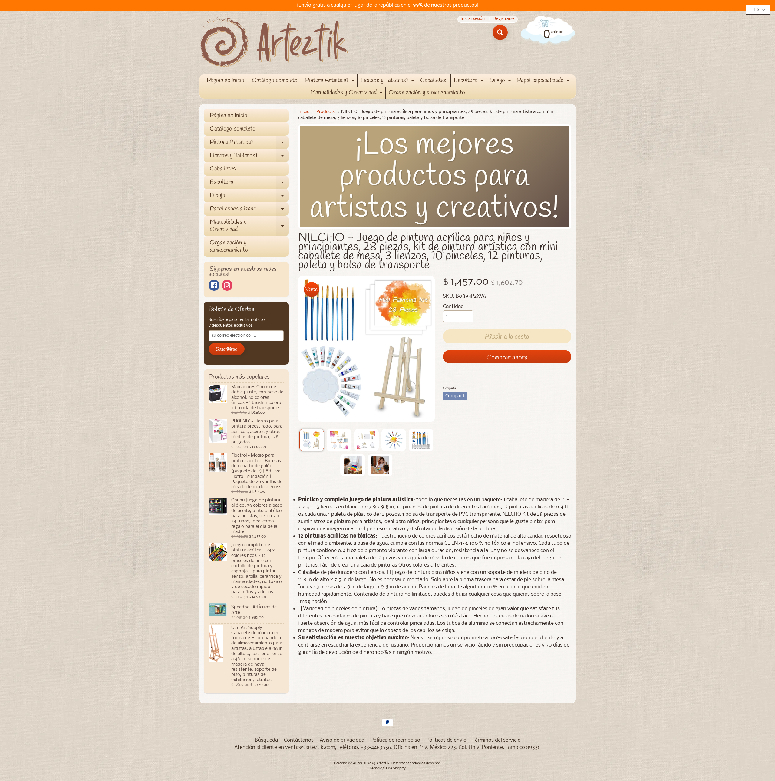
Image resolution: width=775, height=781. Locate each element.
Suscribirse (226, 349)
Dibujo (501, 81)
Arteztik (383, 763)
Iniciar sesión (472, 19)
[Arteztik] (274, 42)
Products (325, 112)
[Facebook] (214, 285)
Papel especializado (544, 81)
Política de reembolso (395, 740)
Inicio (304, 112)
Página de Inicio (225, 80)
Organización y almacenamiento (427, 92)
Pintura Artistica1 (330, 81)
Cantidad (453, 306)
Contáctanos (299, 740)
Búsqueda (266, 740)
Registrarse (503, 19)
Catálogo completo (275, 80)
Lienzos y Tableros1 (388, 81)
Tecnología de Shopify (388, 768)
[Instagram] (227, 285)
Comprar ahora (507, 357)
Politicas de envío (446, 740)
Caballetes (433, 80)
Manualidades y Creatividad (347, 93)
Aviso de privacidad (342, 740)
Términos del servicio (497, 740)
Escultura (469, 81)
